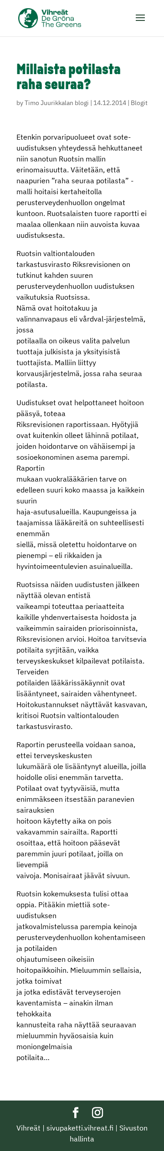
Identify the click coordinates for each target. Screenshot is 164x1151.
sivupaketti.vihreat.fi (79, 1127)
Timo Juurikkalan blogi (57, 103)
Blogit (139, 103)
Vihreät (28, 1127)
